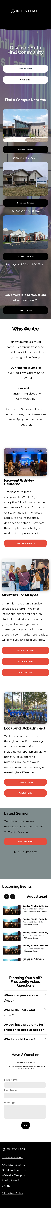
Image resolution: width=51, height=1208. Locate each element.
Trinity (6, 1180)
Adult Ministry (25, 672)
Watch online (25, 80)
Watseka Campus (26, 256)
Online (6, 1185)
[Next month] (12, 896)
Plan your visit (25, 69)
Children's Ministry (25, 650)
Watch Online (25, 310)
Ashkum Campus (25, 149)
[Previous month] (6, 896)
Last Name (10, 1090)
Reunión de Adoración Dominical (33, 960)
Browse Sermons (25, 841)
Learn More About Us (25, 543)
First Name (11, 1079)
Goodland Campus (25, 203)
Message (9, 1102)
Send (25, 1125)
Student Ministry (25, 661)
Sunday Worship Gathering (35, 906)
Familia (16, 1180)
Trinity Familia (25, 793)
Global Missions (26, 782)
